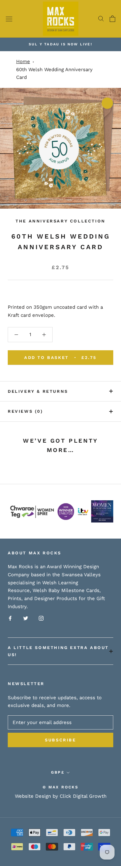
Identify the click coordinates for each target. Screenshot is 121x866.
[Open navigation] (9, 18)
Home (23, 61)
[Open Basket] (112, 18)
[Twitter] (25, 618)
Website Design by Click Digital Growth (60, 796)
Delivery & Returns (38, 391)
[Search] (101, 18)
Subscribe (60, 740)
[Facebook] (10, 618)
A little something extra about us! (58, 651)
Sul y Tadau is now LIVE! (60, 44)
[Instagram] (41, 618)
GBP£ (58, 772)
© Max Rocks (60, 787)
